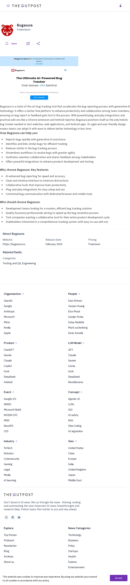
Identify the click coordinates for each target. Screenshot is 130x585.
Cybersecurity (11, 458)
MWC (7, 420)
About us (9, 561)
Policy (71, 545)
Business (73, 540)
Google (8, 306)
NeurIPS (8, 425)
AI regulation (75, 431)
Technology (74, 535)
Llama (71, 366)
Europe (72, 458)
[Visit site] (28, 43)
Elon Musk (74, 311)
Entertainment (76, 567)
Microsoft (9, 316)
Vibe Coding (74, 425)
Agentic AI (74, 398)
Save (14, 43)
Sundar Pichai (75, 316)
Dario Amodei (75, 333)
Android (8, 382)
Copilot (8, 366)
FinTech (8, 448)
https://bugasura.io (14, 244)
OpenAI (8, 300)
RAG (70, 420)
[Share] (38, 43)
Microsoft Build (12, 409)
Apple (7, 333)
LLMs (71, 404)
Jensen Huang (76, 306)
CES (6, 431)
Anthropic (9, 311)
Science (72, 561)
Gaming (8, 464)
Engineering (29, 263)
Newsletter (10, 545)
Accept (118, 578)
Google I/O (10, 398)
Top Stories (10, 535)
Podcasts (9, 540)
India (71, 464)
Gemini (7, 355)
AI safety (73, 415)
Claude (8, 360)
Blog (6, 551)
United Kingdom (77, 469)
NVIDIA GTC (11, 415)
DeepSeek (10, 376)
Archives (8, 556)
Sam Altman (75, 300)
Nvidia (7, 327)
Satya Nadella (76, 322)
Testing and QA (12, 263)
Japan (71, 474)
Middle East (74, 480)
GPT (70, 349)
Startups (73, 551)
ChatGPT (9, 349)
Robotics (9, 453)
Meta (7, 322)
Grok (6, 371)
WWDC (7, 404)
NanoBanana (75, 382)
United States (76, 448)
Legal (7, 469)
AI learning (10, 480)
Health (72, 556)
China (71, 453)
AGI (70, 409)
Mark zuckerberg (78, 327)
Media (7, 474)
